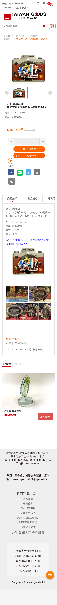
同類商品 (17, 364)
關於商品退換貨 (28, 522)
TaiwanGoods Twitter (28, 561)
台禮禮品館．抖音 (28, 571)
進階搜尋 (52, 26)
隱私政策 (28, 498)
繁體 (4, 3)
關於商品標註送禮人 (28, 517)
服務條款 (28, 503)
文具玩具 (8, 39)
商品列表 (20, 36)
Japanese (7, 7)
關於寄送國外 (28, 513)
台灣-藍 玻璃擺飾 (12, 411)
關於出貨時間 (28, 508)
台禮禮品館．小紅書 (28, 566)
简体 (11, 3)
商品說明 (12, 198)
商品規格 (33, 198)
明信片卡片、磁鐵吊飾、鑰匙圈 (31, 39)
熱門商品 (6, 364)
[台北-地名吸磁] (19, 93)
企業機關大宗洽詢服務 (28, 532)
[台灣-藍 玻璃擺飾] (28, 391)
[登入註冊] (44, 3)
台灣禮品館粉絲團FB (28, 550)
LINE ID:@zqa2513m (28, 555)
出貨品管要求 (28, 527)
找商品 (33, 36)
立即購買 (31, 149)
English (19, 3)
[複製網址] (11, 181)
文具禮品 (20, 343)
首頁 (8, 36)
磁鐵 (8, 343)
